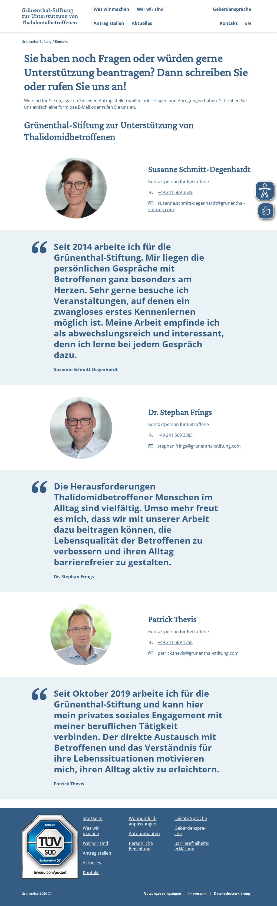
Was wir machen (111, 9)
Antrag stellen (109, 23)
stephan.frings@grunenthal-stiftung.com (199, 446)
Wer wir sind (150, 9)
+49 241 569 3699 (175, 192)
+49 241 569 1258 (175, 642)
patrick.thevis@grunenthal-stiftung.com (198, 653)
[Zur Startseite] (48, 16)
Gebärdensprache (232, 9)
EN (248, 23)
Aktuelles (142, 23)
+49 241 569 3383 (175, 435)
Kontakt (229, 23)
